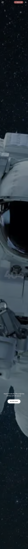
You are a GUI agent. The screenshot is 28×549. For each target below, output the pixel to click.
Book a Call (19, 2)
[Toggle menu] (25, 2)
